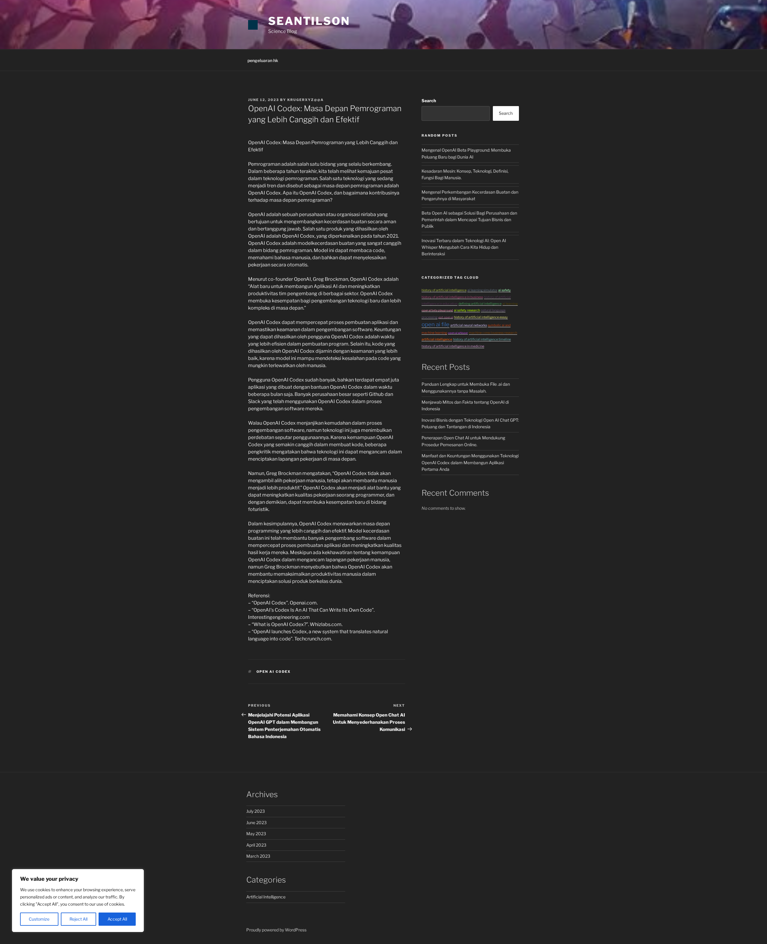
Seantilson (309, 21)
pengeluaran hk (262, 60)
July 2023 (255, 811)
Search (429, 100)
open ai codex (273, 671)
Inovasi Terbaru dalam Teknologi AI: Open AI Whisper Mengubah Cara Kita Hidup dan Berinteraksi (464, 247)
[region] (78, 900)
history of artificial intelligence (444, 290)
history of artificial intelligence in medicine (453, 346)
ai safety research (467, 310)
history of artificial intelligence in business (452, 297)
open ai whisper (458, 332)
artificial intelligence (437, 339)
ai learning (510, 304)
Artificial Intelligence (266, 896)
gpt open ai (445, 317)
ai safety (504, 290)
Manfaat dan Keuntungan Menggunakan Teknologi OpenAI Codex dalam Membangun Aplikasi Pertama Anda (470, 462)
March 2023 (258, 856)
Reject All (78, 919)
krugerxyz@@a (305, 100)
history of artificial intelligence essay (481, 317)
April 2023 (256, 845)
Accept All (117, 919)
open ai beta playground (437, 310)
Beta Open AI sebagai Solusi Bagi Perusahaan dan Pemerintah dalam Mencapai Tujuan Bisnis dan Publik (469, 219)
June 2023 (256, 822)
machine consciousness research (493, 333)
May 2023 (256, 833)
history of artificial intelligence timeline (482, 339)
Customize (39, 919)
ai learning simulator (482, 290)
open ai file (435, 324)
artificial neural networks (468, 325)
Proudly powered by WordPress (276, 929)
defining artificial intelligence (480, 304)
